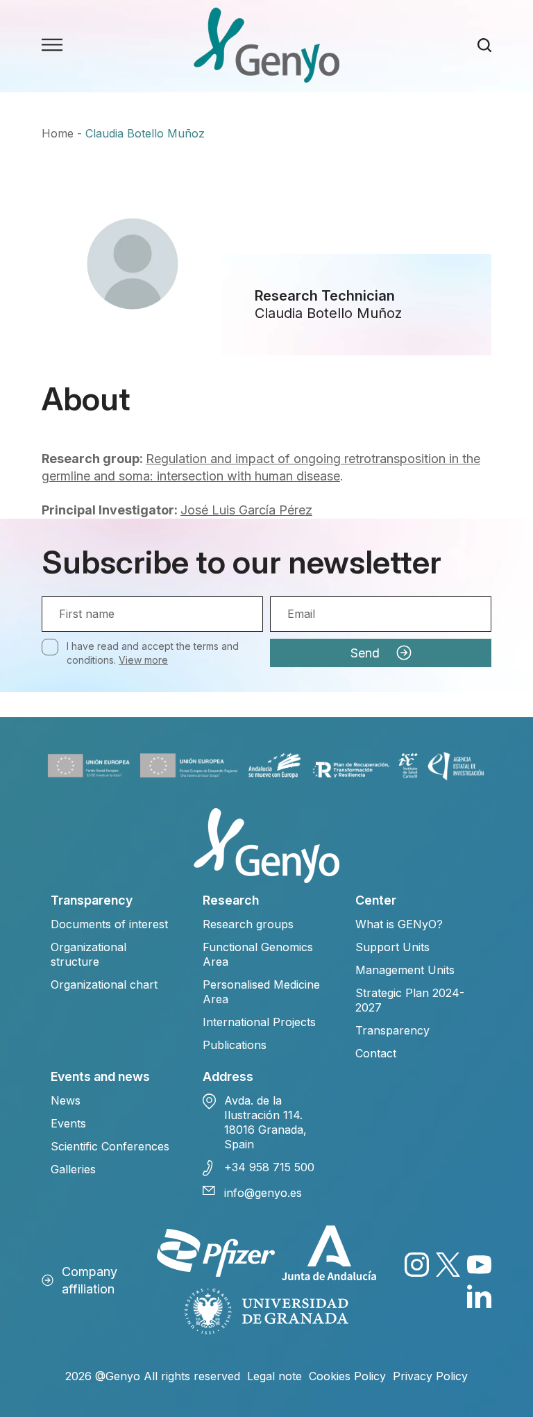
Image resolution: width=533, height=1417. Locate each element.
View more (143, 660)
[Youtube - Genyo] (479, 1264)
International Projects (259, 1022)
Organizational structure (88, 954)
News (66, 1100)
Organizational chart (104, 984)
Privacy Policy (430, 1376)
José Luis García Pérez (246, 510)
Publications (234, 1045)
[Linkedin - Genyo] (479, 1296)
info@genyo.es (263, 1193)
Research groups (248, 924)
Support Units (392, 947)
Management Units (405, 970)
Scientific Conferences (110, 1146)
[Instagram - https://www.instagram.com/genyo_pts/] (417, 1264)
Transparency (392, 1030)
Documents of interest (109, 924)
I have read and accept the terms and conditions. (153, 653)
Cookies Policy (347, 1376)
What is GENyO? (399, 924)
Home (58, 133)
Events (68, 1123)
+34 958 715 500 (269, 1167)
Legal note (274, 1376)
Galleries (73, 1169)
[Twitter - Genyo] (448, 1264)
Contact (375, 1053)
